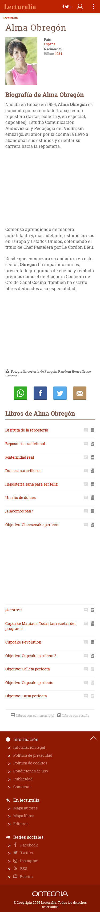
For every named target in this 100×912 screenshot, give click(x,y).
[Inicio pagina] (93, 738)
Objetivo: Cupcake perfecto (29, 682)
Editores (20, 823)
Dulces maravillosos (23, 470)
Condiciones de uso (30, 770)
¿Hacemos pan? (19, 511)
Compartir (40, 393)
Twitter (26, 852)
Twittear (60, 393)
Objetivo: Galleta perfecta (27, 668)
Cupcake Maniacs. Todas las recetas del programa (40, 626)
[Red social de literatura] (20, 6)
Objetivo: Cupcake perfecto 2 (30, 655)
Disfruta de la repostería (26, 430)
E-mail (79, 393)
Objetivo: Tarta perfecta (26, 695)
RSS (23, 868)
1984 (58, 53)
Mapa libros (23, 815)
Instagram (28, 860)
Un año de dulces (20, 497)
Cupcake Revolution (23, 642)
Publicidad (23, 778)
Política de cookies (30, 763)
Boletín (26, 876)
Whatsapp (20, 393)
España (49, 44)
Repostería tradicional (25, 443)
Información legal (29, 747)
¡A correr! (13, 609)
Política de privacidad (32, 755)
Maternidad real (19, 457)
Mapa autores (25, 808)
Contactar (22, 786)
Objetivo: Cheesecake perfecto (32, 524)
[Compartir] (66, 6)
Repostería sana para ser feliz (31, 484)
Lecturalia (10, 18)
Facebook (28, 845)
